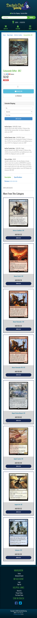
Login (16, 22)
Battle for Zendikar (18, 35)
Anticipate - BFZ (18, 550)
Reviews (7, 181)
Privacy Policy (19, 593)
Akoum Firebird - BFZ (18, 276)
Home (4, 35)
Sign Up (19, 584)
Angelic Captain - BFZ (18, 459)
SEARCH (31, 17)
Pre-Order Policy (19, 595)
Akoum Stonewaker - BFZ (18, 322)
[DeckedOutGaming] (18, 5)
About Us (19, 591)
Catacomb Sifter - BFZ (28, 35)
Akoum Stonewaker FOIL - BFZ (18, 367)
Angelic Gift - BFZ (18, 504)
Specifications (18, 177)
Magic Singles (10, 35)
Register (22, 22)
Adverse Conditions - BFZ (18, 230)
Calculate (19, 119)
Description (8, 177)
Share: (5, 74)
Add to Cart (18, 238)
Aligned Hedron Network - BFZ (18, 413)
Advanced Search (19, 576)
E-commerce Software (17, 614)
